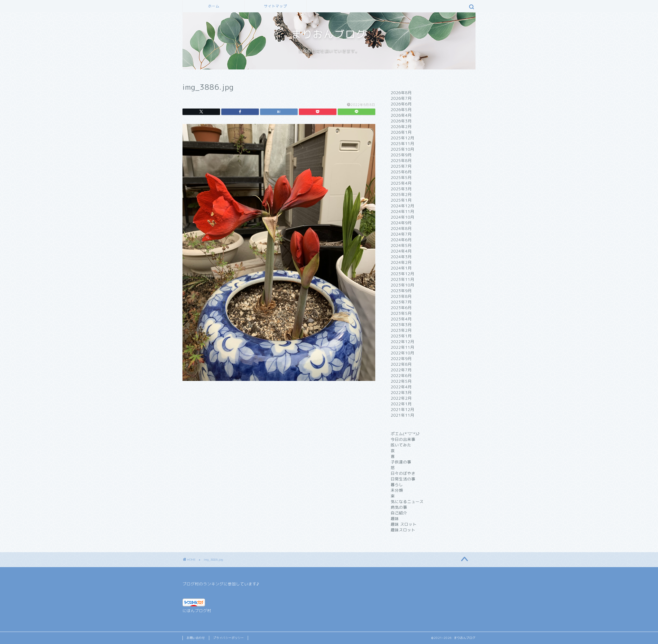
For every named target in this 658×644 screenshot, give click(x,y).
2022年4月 (401, 387)
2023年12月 (402, 273)
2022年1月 (401, 404)
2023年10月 (402, 285)
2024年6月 (401, 240)
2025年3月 (401, 189)
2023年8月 (401, 296)
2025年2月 (401, 194)
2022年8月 (401, 364)
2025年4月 (401, 183)
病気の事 (399, 507)
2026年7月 (401, 98)
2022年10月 (402, 353)
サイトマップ (275, 6)
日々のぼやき (403, 473)
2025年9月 (401, 155)
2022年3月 (401, 392)
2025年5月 (401, 177)
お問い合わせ (196, 638)
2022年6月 (401, 375)
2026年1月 (401, 132)
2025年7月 (401, 166)
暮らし (397, 484)
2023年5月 (401, 313)
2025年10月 (402, 149)
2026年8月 (401, 92)
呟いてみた (401, 445)
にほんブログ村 (196, 610)
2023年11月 (402, 279)
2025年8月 (401, 160)
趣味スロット (403, 530)
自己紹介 (399, 513)
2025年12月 (402, 138)
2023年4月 (401, 319)
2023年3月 (401, 324)
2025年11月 (402, 143)
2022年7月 (401, 370)
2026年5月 (401, 109)
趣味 (395, 518)
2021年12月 (402, 409)
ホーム (214, 6)
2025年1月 (401, 200)
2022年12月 (402, 341)
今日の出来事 (403, 439)
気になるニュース (407, 501)
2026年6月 (401, 104)
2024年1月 (401, 268)
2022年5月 (401, 381)
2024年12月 (402, 206)
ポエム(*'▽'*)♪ (405, 433)
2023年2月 (401, 330)
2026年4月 (401, 115)
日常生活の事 (403, 479)
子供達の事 (401, 462)
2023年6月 (401, 307)
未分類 (397, 490)
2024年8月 (401, 228)
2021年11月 (402, 415)
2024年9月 (401, 223)
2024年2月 (401, 262)
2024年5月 (401, 245)
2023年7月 (401, 302)
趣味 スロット (404, 524)
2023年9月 (401, 290)
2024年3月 (401, 257)
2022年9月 (401, 358)
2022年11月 (402, 347)
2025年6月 (401, 172)
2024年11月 (402, 211)
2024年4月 (401, 251)
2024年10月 (402, 217)
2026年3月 (401, 121)
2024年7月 (401, 234)
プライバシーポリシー (228, 638)
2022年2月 (401, 398)
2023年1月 (401, 336)
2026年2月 (401, 126)
